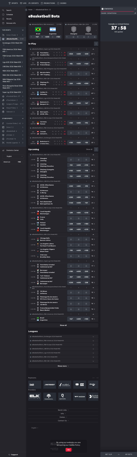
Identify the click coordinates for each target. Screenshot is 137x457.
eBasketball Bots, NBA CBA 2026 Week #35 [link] (46, 79)
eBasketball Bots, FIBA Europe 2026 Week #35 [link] (47, 118)
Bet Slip (108, 454)
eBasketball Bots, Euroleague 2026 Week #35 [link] (47, 138)
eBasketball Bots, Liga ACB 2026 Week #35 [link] (46, 98)
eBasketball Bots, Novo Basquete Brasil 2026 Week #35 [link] (49, 59)
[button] (61, 3)
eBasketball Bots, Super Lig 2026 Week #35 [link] (46, 49)
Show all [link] (89, 149)
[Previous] (30, 30)
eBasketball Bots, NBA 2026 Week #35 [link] (44, 88)
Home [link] (30, 10)
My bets (128, 454)
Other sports (7, 118)
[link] (13, 3)
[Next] (96, 30)
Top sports (6, 30)
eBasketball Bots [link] (42, 10)
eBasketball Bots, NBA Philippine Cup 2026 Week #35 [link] (49, 69)
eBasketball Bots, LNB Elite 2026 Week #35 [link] (46, 108)
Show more (62, 366)
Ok (68, 450)
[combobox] (13, 156)
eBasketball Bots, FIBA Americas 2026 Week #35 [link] (48, 128)
